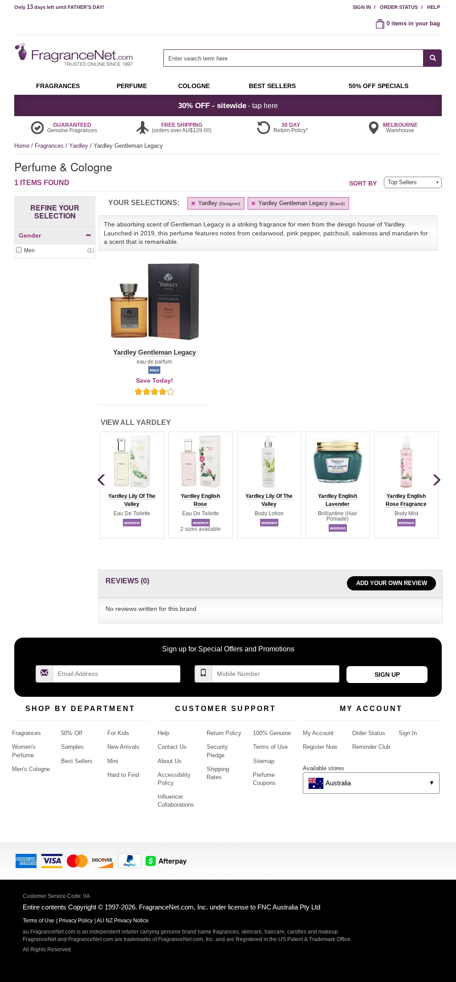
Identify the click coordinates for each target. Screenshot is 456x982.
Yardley (79, 145)
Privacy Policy (76, 920)
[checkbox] (54, 251)
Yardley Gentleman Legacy (300, 203)
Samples (72, 747)
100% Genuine (272, 733)
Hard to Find (123, 775)
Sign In (362, 7)
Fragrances (50, 145)
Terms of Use (270, 747)
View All (136, 422)
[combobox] (302, 58)
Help (433, 7)
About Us (170, 761)
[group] (132, 485)
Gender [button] (30, 235)
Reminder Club (371, 747)
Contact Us (172, 747)
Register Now (320, 747)
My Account (318, 733)
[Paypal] (129, 860)
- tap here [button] (228, 105)
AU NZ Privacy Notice (123, 920)
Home (21, 145)
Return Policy (224, 733)
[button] (154, 307)
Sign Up (387, 674)
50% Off (71, 733)
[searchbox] (293, 58)
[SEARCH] (432, 58)
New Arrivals (123, 747)
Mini (112, 761)
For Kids (118, 733)
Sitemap (263, 761)
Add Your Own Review (391, 583)
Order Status (399, 7)
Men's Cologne (31, 769)
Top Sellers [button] (402, 182)
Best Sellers (77, 761)
